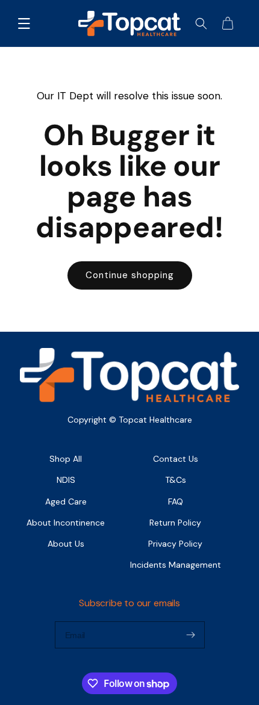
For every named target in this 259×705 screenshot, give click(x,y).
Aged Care (66, 501)
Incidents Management (175, 564)
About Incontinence (66, 522)
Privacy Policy (175, 543)
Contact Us (175, 458)
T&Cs (175, 479)
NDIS (66, 479)
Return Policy (175, 522)
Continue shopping (130, 275)
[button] (24, 23)
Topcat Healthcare (155, 419)
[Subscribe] (191, 634)
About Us (66, 543)
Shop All (65, 458)
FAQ (175, 501)
